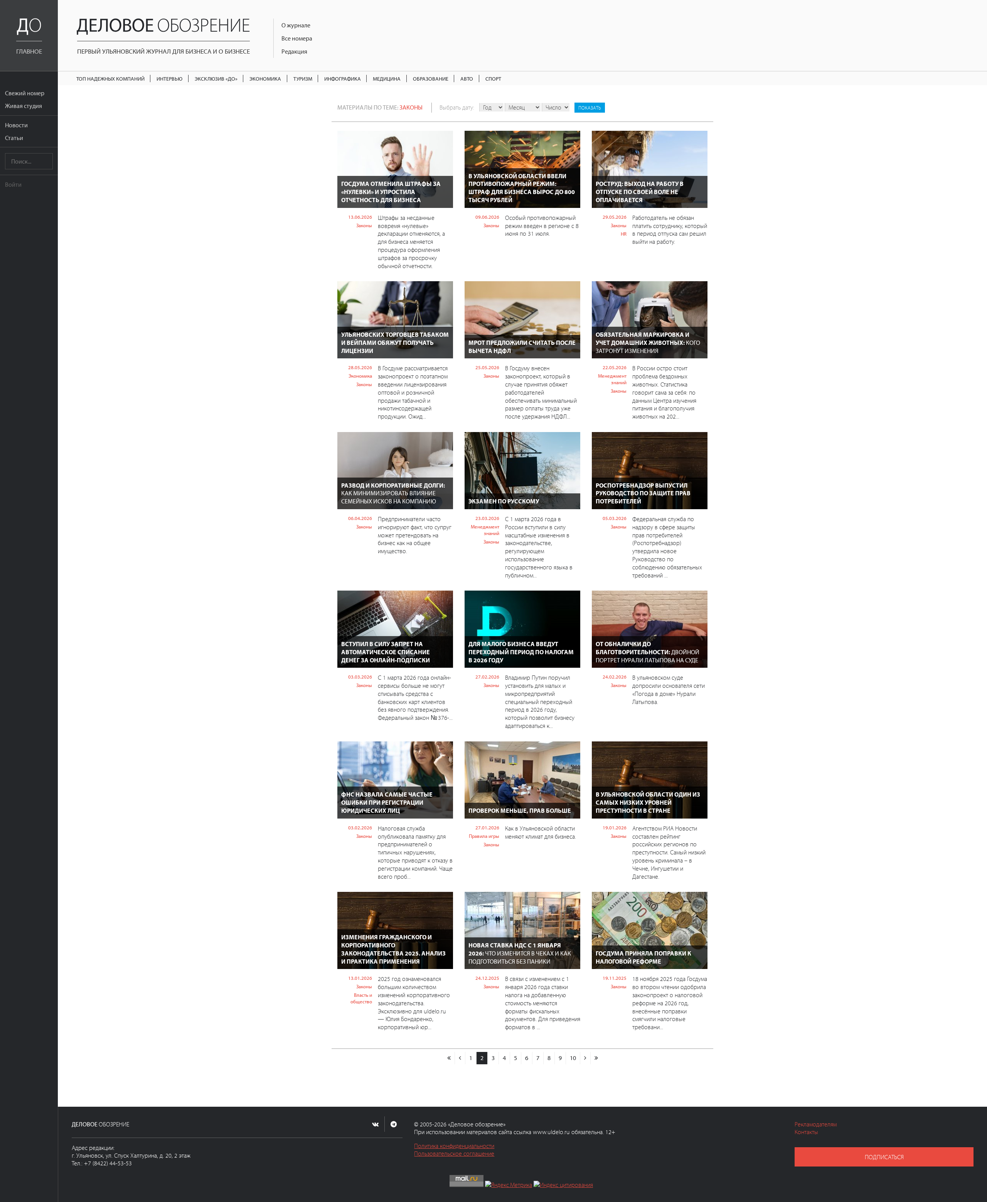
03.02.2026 (360, 827)
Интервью (169, 78)
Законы (411, 107)
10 (573, 1058)
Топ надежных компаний (110, 78)
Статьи (14, 138)
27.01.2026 (487, 827)
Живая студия (23, 106)
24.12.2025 (487, 978)
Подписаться (884, 1157)
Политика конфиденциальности (454, 1146)
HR (624, 234)
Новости (16, 125)
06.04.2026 (360, 518)
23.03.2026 (487, 518)
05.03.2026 (615, 518)
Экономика (265, 78)
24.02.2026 (615, 677)
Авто (466, 78)
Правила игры (484, 836)
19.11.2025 (615, 978)
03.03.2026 (360, 677)
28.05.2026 (360, 367)
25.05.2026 (487, 367)
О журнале (295, 25)
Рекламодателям (816, 1124)
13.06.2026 (360, 217)
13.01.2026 (360, 978)
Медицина (387, 78)
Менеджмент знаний (612, 379)
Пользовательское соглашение (454, 1153)
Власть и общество (361, 998)
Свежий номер (24, 93)
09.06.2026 (487, 217)
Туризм (302, 78)
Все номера (296, 38)
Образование (430, 78)
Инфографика (342, 78)
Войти (13, 184)
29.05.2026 (615, 217)
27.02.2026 (487, 677)
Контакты (806, 1132)
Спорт (493, 78)
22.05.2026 (615, 367)
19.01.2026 (615, 827)
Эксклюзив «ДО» (216, 78)
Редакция (294, 51)
